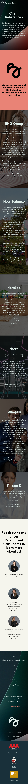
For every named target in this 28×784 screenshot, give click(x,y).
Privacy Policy (10, 732)
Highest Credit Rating (13, 753)
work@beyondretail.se (15, 696)
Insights (23, 660)
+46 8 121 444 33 (15, 701)
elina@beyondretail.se (14, 606)
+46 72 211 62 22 (15, 608)
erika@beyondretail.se (14, 579)
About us (5, 660)
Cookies (19, 732)
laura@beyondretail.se (15, 634)
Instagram (14, 671)
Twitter (20, 669)
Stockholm (14, 682)
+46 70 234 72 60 (15, 636)
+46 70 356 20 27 (15, 581)
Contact (11, 660)
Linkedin (15, 583)
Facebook (14, 669)
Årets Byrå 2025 (14, 780)
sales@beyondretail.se (15, 699)
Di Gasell (14, 766)
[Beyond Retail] (8, 4)
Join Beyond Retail (15, 706)
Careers (17, 660)
